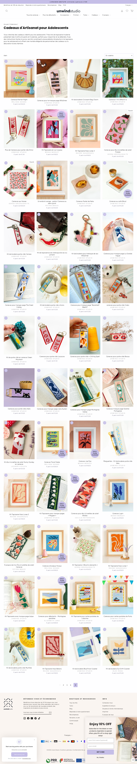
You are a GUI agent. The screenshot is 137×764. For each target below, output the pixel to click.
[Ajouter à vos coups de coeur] (6, 61)
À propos (105, 15)
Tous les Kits (73, 703)
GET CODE (90, 752)
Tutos (85, 15)
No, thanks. (90, 757)
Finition (76, 15)
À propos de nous (108, 715)
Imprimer (105, 712)
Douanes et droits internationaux (112, 709)
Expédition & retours (108, 706)
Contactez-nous (107, 703)
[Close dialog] (133, 719)
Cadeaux (95, 15)
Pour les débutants (49, 15)
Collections (13, 24)
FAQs (71, 723)
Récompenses (52, 5)
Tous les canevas (33, 15)
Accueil (6, 24)
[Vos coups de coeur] (127, 11)
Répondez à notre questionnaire (36, 5)
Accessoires (64, 15)
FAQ (64, 5)
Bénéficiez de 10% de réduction (14, 5)
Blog (59, 5)
